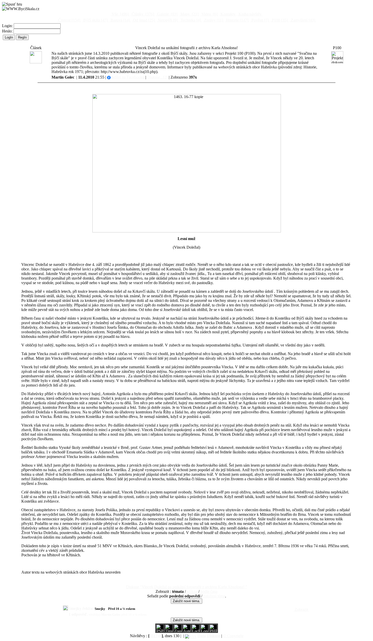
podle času (208, 591)
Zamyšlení (302, 20)
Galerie (166, 14)
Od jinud (143, 20)
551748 (155, 636)
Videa (208, 14)
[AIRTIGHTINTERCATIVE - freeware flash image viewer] (187, 631)
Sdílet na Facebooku (127, 77)
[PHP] (204, 631)
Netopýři (167, 20)
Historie (236, 20)
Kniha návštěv (250, 14)
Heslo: (7, 31)
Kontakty (227, 14)
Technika (190, 20)
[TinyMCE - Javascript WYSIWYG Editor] (169, 631)
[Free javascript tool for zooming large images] (195, 631)
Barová (120, 20)
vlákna (192, 591)
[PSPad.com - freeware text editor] (160, 631)
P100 (279, 20)
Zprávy (213, 20)
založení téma (214, 596)
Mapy (188, 14)
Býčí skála (95, 20)
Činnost (68, 20)
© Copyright (233, 636)
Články (142, 14)
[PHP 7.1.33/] (213, 631)
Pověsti (259, 20)
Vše (120, 14)
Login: (8, 26)
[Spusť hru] (12, 4)
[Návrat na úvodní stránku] (20, 9)
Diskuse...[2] (157, 77)
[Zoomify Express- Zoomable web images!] (178, 631)
